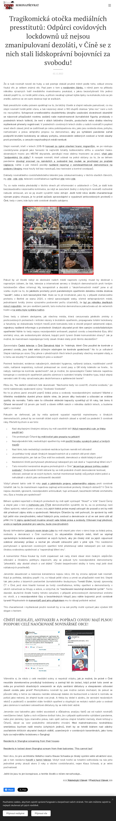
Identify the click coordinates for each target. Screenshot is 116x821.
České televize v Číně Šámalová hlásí (39, 345)
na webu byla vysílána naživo (28, 309)
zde (9, 178)
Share (10, 790)
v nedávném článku (72, 87)
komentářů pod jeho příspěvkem (46, 600)
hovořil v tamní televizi (38, 759)
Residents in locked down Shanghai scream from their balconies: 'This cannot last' (48, 748)
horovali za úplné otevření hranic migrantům (70, 146)
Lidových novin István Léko (39, 530)
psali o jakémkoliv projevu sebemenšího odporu (68, 483)
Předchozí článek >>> (100, 780)
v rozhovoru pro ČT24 (38, 505)
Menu (109, 5)
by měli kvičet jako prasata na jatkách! (59, 436)
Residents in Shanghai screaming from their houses (31, 741)
